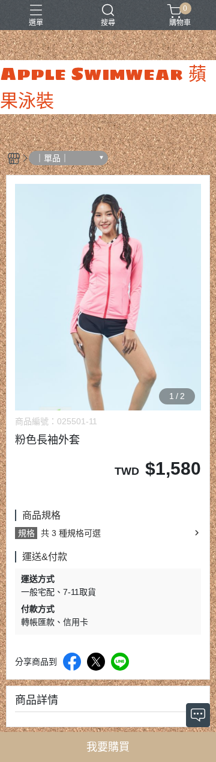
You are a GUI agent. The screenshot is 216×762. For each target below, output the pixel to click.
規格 (26, 533)
